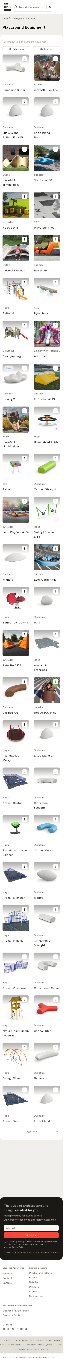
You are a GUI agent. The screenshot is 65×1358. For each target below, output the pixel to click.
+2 (56, 428)
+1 (56, 519)
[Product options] (24, 58)
